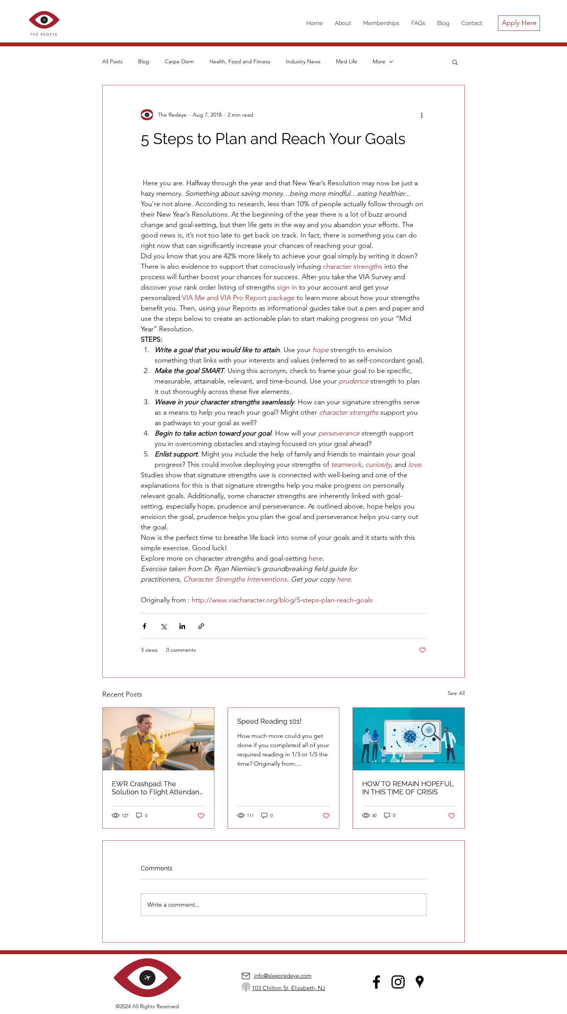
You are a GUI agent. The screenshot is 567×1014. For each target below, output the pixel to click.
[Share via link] (201, 626)
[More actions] (421, 114)
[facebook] (376, 982)
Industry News (303, 61)
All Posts (112, 61)
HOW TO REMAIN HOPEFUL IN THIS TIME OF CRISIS (408, 788)
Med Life (346, 61)
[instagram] (398, 982)
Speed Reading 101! (269, 721)
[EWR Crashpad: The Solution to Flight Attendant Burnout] (158, 739)
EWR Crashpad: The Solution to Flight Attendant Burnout (157, 788)
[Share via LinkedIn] (182, 626)
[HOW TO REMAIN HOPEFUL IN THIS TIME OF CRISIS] (408, 739)
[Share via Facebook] (144, 626)
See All (456, 693)
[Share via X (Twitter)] (163, 626)
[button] (455, 62)
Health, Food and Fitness (239, 61)
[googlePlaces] (420, 982)
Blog (143, 61)
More (379, 61)
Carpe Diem (179, 61)
